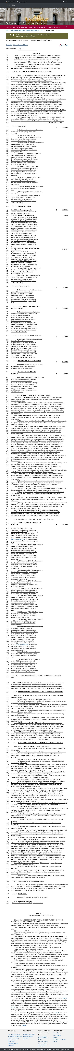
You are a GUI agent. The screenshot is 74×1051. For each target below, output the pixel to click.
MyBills (55, 1037)
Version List (9, 45)
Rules (18, 27)
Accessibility (11, 1041)
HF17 (42, 30)
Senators (25, 1039)
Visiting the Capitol (13, 1039)
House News (57, 1033)
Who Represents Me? (29, 1034)
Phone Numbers (43, 1041)
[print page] (66, 27)
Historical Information (14, 1034)
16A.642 (23, 1025)
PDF (62, 45)
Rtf (67, 45)
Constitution (32, 27)
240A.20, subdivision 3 (18, 539)
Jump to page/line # (12, 48)
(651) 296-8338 (42, 1037)
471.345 (57, 1013)
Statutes (9, 27)
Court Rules (24, 27)
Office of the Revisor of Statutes (25, 23)
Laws (14, 27)
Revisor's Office (41, 27)
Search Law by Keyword (54, 27)
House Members (28, 1036)
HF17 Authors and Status (20, 45)
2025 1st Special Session (32, 30)
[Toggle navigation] (8, 5)
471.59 (65, 998)
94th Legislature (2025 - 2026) (17, 30)
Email (40, 1039)
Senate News (57, 1035)
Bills (7, 30)
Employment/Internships (15, 1036)
